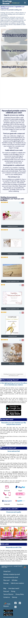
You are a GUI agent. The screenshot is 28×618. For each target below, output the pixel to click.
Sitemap (14, 597)
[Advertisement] (14, 92)
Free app (5, 583)
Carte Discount (6, 605)
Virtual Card (6, 571)
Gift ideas (14, 580)
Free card (6, 591)
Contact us (6, 597)
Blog (4, 588)
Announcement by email (10, 577)
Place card (6, 580)
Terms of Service (8, 594)
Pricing (13, 591)
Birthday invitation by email (11, 574)
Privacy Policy (20, 594)
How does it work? (13, 588)
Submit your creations (17, 583)
